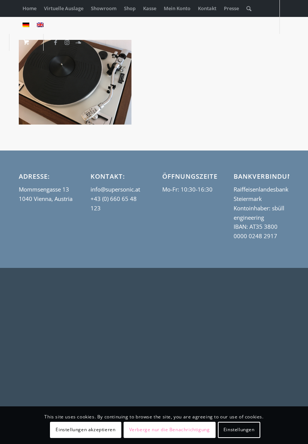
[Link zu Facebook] (55, 42)
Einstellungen (239, 429)
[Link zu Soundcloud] (78, 42)
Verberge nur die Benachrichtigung (169, 429)
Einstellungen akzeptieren (85, 429)
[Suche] (249, 8)
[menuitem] (29, 8)
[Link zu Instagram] (66, 42)
